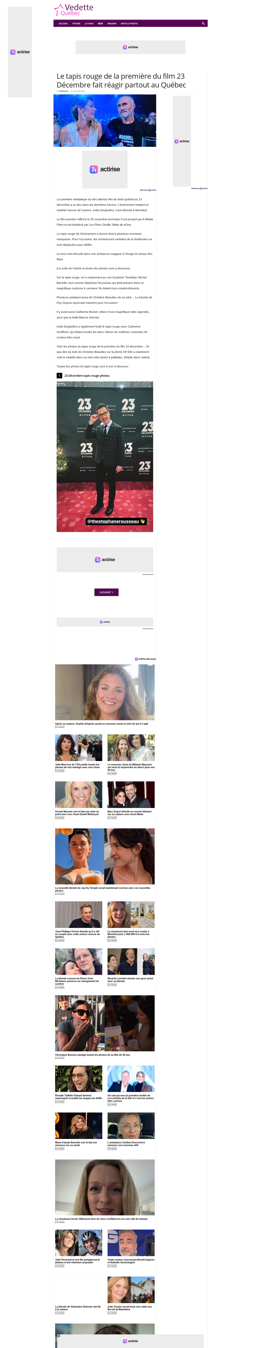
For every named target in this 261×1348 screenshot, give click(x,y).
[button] (203, 23)
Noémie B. (64, 91)
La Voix (89, 23)
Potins (76, 23)
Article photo (129, 23)
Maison (112, 23)
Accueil (63, 23)
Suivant (105, 592)
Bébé (100, 23)
